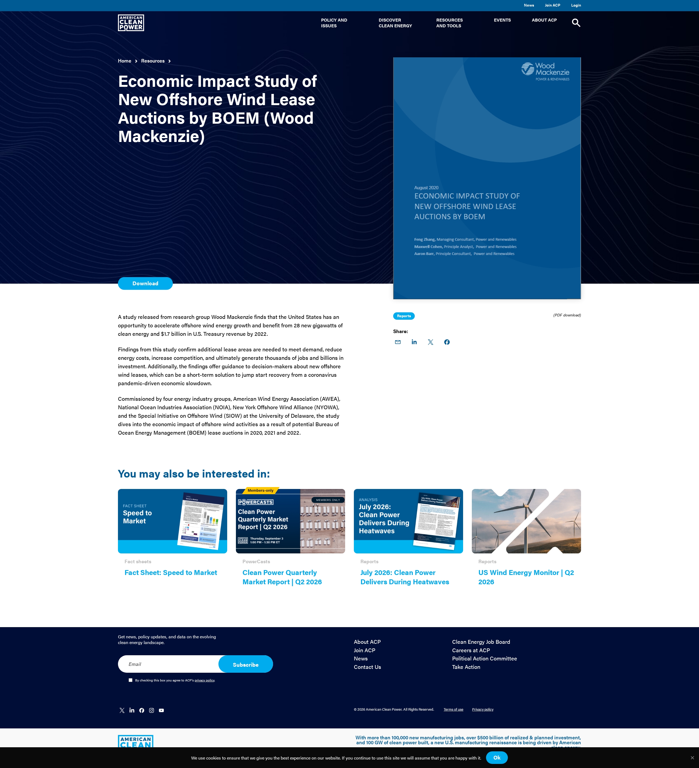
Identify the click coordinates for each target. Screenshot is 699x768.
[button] (339, 22)
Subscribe (246, 664)
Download (145, 283)
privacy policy (204, 680)
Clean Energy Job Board (481, 641)
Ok (496, 757)
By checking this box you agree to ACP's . (175, 680)
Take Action (466, 667)
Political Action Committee (484, 658)
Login (576, 5)
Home (124, 60)
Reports (404, 315)
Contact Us (367, 667)
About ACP (367, 641)
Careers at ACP (471, 650)
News (529, 5)
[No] (692, 757)
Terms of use (453, 709)
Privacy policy (482, 709)
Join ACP (552, 5)
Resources (153, 60)
